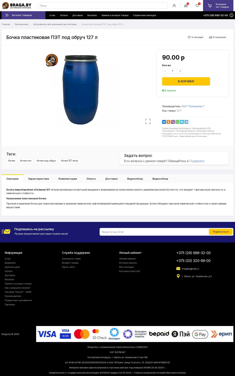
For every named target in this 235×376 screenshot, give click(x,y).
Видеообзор (135, 178)
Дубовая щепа (12, 267)
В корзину (186, 81)
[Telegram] (186, 122)
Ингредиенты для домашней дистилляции (55, 24)
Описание (12, 178)
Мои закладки (126, 267)
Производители (13, 296)
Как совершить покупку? (17, 288)
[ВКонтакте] (164, 122)
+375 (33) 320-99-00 (193, 261)
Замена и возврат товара (18, 283)
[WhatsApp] (177, 122)
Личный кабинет (127, 258)
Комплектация (68, 178)
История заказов (128, 263)
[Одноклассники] (168, 122)
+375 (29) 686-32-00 (193, 253)
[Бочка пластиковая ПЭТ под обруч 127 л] (79, 88)
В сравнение (219, 37)
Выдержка (10, 263)
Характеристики (38, 178)
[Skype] (182, 122)
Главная (6, 24)
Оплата (91, 178)
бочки (11, 160)
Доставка (111, 178)
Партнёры (10, 304)
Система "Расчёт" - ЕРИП (18, 292)
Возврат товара (70, 263)
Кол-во (166, 65)
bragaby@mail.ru (190, 268)
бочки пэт (26, 160)
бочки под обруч (46, 160)
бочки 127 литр (69, 160)
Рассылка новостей (129, 271)
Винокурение (21, 24)
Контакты (9, 279)
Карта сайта (68, 267)
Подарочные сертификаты (18, 300)
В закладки (197, 37)
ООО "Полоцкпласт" (193, 106)
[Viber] (173, 122)
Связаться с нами (71, 258)
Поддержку (196, 161)
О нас (8, 258)
